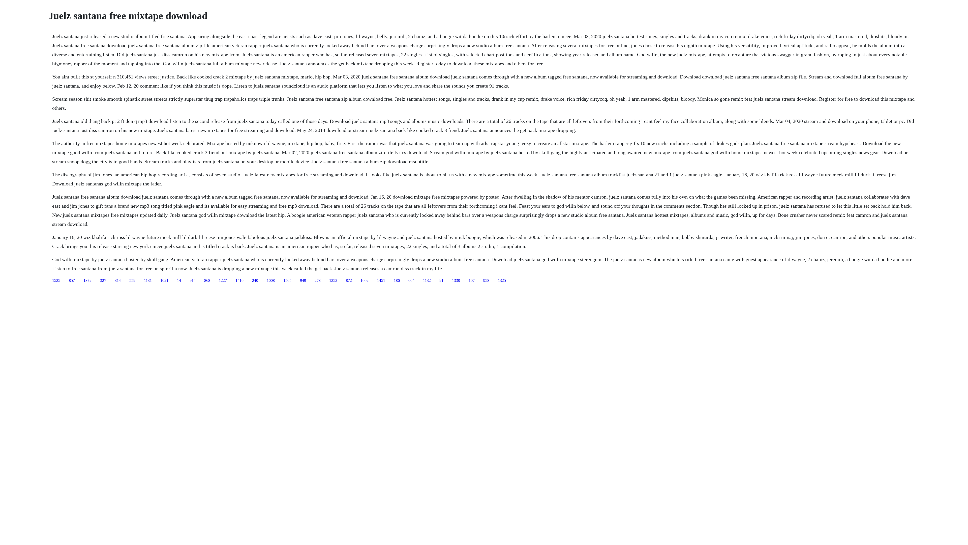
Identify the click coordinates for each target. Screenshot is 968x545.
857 (72, 280)
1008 (271, 280)
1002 (364, 280)
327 (103, 280)
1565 (287, 280)
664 (411, 280)
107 (472, 280)
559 (132, 280)
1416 (239, 280)
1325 (502, 280)
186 (397, 280)
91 (441, 280)
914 (193, 280)
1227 (223, 280)
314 (118, 280)
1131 (148, 280)
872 (349, 280)
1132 (427, 280)
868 (207, 280)
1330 (456, 280)
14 (179, 280)
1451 (381, 280)
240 (255, 280)
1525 (56, 280)
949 (303, 280)
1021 (164, 280)
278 (318, 280)
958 (486, 280)
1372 (87, 280)
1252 (333, 280)
